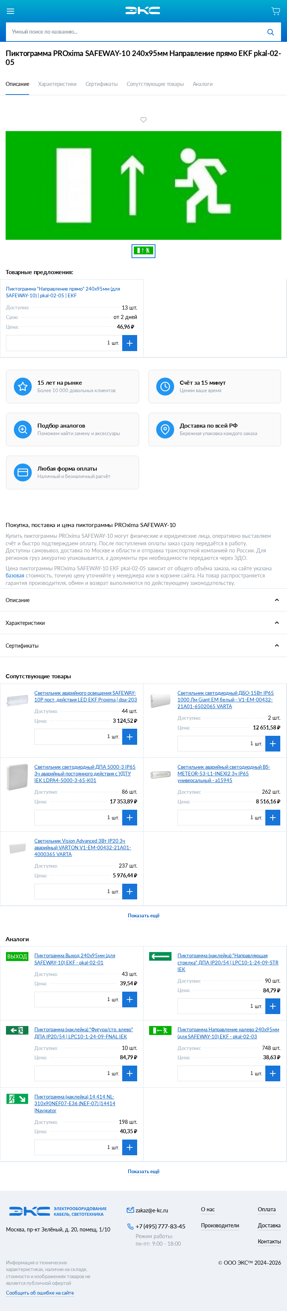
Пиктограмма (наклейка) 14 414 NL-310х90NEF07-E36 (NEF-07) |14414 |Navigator (74, 1103)
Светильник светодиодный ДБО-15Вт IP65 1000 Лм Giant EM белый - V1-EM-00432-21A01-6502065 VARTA (226, 699)
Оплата (267, 1209)
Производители (220, 1225)
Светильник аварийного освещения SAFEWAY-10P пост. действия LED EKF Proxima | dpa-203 (85, 696)
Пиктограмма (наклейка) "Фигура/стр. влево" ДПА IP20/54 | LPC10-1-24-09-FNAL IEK (83, 1032)
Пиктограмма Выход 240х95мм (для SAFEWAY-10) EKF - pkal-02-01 (74, 958)
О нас (208, 1209)
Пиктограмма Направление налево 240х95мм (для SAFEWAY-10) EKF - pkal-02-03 (228, 1032)
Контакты (269, 1241)
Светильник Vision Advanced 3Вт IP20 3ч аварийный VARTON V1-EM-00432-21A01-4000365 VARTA (82, 847)
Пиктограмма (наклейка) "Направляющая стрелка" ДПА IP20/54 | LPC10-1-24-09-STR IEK (228, 962)
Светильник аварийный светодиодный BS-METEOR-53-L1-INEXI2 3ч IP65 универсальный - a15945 (224, 773)
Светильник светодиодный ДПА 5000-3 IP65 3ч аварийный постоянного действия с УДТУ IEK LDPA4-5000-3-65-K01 (85, 773)
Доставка (269, 1225)
